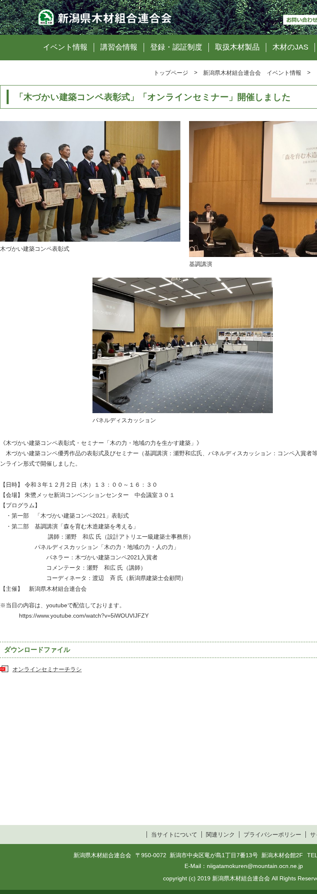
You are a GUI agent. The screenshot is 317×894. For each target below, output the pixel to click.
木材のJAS (290, 47)
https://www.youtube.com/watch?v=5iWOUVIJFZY (84, 615)
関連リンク (220, 834)
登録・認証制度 (176, 47)
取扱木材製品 (237, 47)
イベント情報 (65, 47)
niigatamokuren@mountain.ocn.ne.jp (255, 866)
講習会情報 (118, 47)
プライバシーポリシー (272, 834)
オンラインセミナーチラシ (47, 669)
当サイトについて (174, 834)
